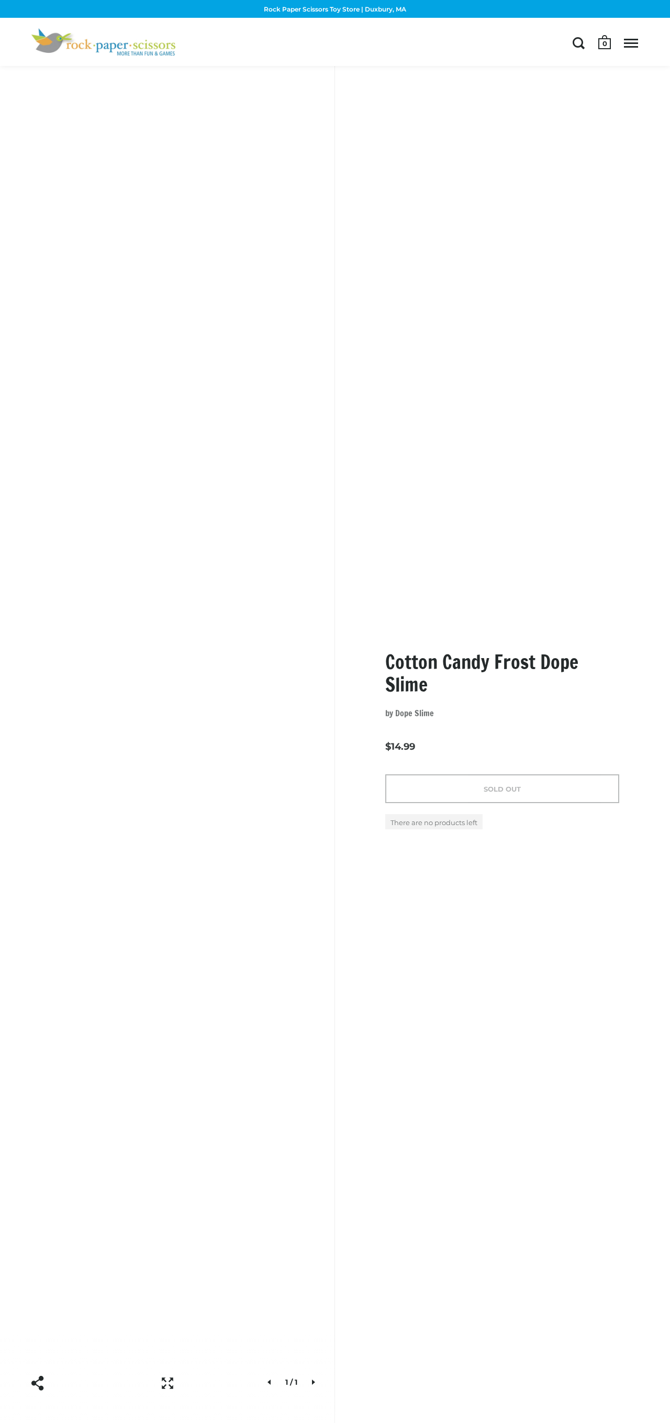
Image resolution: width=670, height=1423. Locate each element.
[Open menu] (631, 43)
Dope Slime (414, 713)
